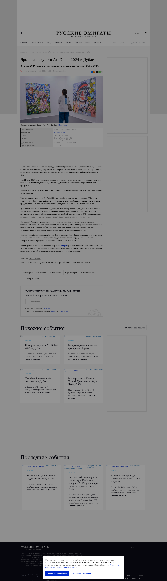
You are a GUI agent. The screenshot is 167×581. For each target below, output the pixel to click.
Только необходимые (81, 573)
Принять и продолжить (57, 573)
